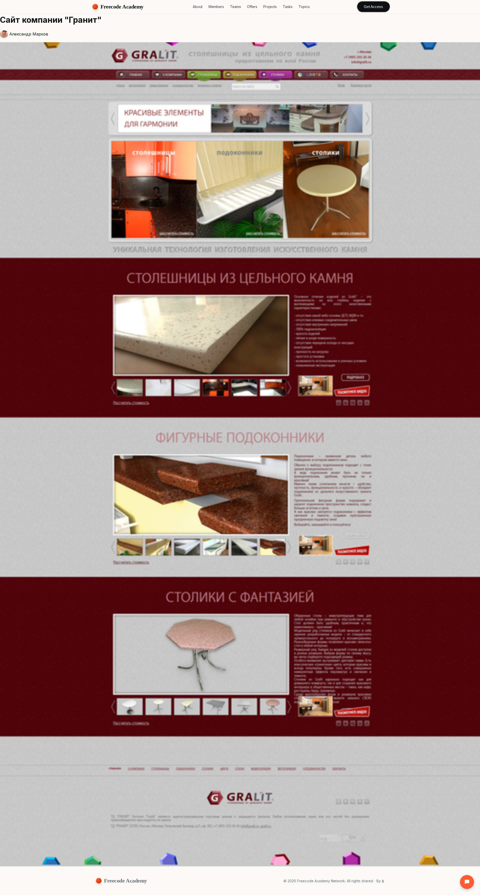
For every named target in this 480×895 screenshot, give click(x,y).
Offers (252, 6)
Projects (270, 6)
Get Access (373, 7)
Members (216, 6)
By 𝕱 (380, 881)
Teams (235, 6)
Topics (304, 6)
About (197, 6)
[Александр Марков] (4, 34)
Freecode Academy (122, 6)
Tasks (287, 6)
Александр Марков (28, 33)
